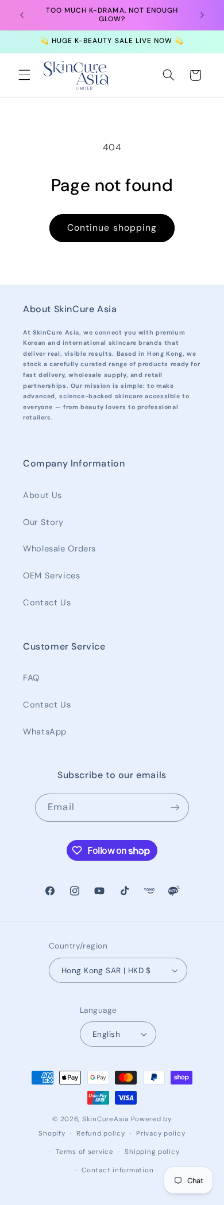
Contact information (117, 1170)
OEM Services (51, 575)
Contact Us (47, 602)
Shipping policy (152, 1152)
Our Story (43, 522)
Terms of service (85, 1152)
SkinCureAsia (105, 1119)
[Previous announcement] (21, 15)
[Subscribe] (174, 808)
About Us (42, 495)
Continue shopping (112, 227)
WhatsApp (45, 731)
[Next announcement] (202, 15)
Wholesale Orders (59, 548)
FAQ (31, 677)
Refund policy (100, 1133)
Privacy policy (160, 1133)
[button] (24, 75)
